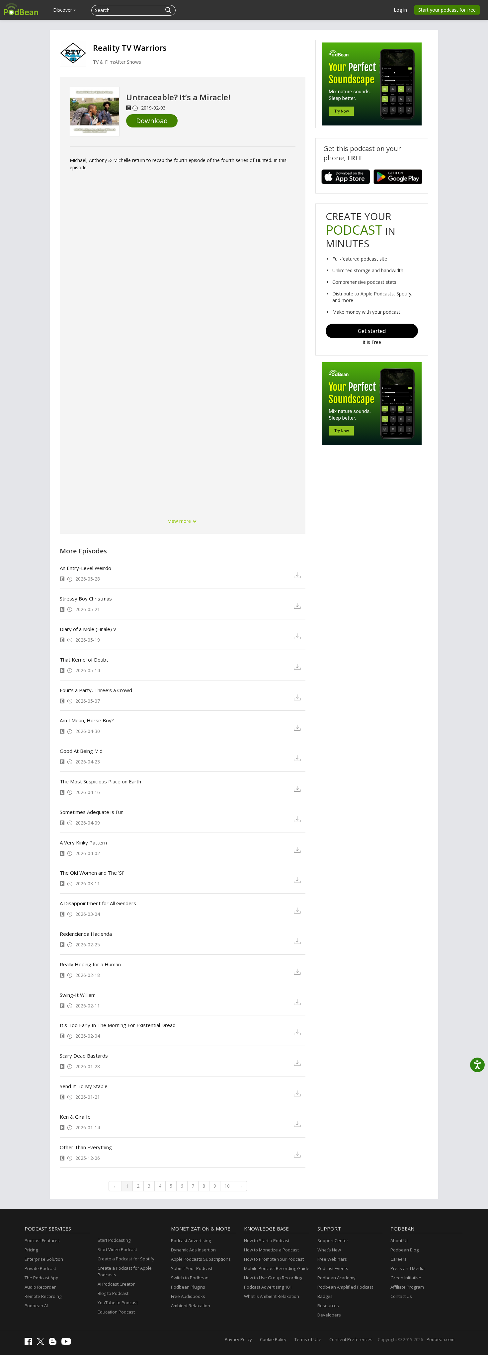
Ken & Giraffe (75, 1117)
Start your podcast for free (447, 10)
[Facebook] (30, 1343)
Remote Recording (43, 1296)
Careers (398, 1259)
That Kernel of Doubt (84, 660)
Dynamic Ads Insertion (193, 1250)
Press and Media (407, 1268)
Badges (325, 1296)
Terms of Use (307, 1339)
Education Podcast (116, 1312)
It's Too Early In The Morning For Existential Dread (118, 1025)
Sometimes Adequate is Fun (91, 812)
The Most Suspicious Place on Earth (100, 781)
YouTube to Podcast (118, 1303)
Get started (372, 331)
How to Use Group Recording (273, 1278)
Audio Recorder (40, 1287)
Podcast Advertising (191, 1240)
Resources (328, 1306)
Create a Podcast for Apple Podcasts (125, 1271)
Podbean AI (36, 1306)
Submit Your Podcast (191, 1268)
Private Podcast (40, 1268)
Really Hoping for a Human (90, 964)
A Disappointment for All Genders (98, 903)
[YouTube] (67, 1343)
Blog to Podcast (113, 1293)
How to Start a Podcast (266, 1240)
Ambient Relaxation (190, 1306)
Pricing (31, 1250)
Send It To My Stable (84, 1086)
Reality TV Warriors (130, 47)
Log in (400, 10)
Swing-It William (78, 995)
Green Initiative (405, 1278)
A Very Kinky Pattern (83, 842)
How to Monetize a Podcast (271, 1250)
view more (180, 521)
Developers (329, 1315)
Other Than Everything (86, 1147)
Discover (63, 10)
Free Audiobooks (188, 1296)
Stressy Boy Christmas (86, 598)
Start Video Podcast (117, 1249)
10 (227, 1186)
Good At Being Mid (81, 751)
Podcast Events (332, 1268)
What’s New (329, 1250)
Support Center (332, 1240)
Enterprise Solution (44, 1259)
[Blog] (54, 1343)
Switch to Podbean (189, 1278)
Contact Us (401, 1296)
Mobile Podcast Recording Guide (276, 1268)
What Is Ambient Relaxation (271, 1296)
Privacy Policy (238, 1339)
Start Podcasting (114, 1240)
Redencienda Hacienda (86, 934)
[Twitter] (42, 1343)
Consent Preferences (350, 1339)
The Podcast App (41, 1278)
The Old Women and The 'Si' (92, 873)
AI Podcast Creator (116, 1284)
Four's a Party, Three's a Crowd (96, 690)
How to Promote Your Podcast (274, 1259)
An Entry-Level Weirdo (85, 568)
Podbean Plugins (188, 1287)
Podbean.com (440, 1339)
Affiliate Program (407, 1287)
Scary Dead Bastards (84, 1056)
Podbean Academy (336, 1278)
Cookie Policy (273, 1339)
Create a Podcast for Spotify (126, 1259)
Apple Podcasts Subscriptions (201, 1259)
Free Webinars (332, 1259)
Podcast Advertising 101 (268, 1287)
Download (152, 120)
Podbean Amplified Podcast (345, 1287)
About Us (399, 1240)
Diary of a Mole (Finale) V (88, 629)
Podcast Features (42, 1240)
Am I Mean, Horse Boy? (87, 720)
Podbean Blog (404, 1250)
